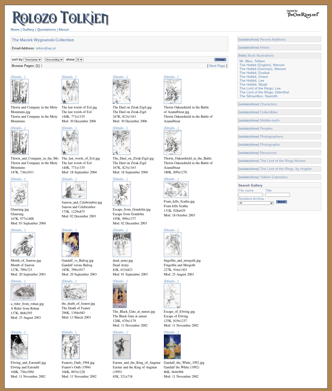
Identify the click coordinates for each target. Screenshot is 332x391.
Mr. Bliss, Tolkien (252, 61)
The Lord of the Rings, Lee (260, 88)
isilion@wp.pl (46, 48)
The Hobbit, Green (253, 77)
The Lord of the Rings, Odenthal (264, 92)
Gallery (28, 29)
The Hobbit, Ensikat (254, 73)
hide (242, 55)
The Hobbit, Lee (251, 80)
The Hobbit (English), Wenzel (261, 65)
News (15, 29)
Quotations (46, 29)
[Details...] (18, 76)
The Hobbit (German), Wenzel (262, 69)
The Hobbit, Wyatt (253, 84)
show (254, 39)
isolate (244, 39)
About (64, 29)
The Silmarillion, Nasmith (258, 96)
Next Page (217, 66)
